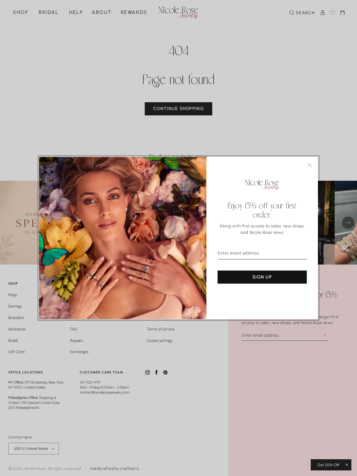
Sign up (262, 277)
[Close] (309, 165)
